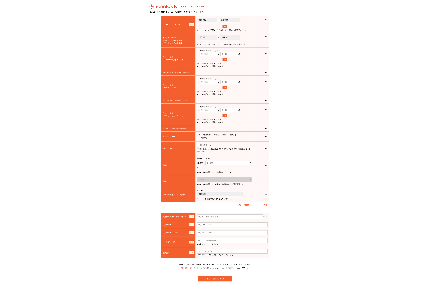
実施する (204, 138)
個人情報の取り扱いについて (192, 268)
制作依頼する (223, 148)
